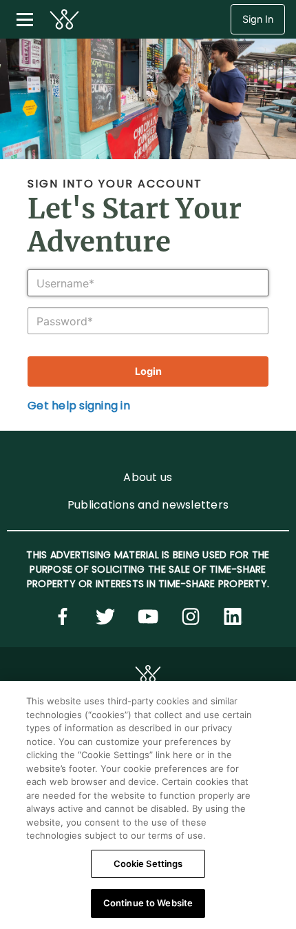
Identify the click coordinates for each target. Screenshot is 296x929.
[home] (64, 19)
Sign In (257, 19)
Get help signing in (79, 406)
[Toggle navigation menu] (25, 19)
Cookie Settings (148, 863)
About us (147, 477)
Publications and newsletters (148, 505)
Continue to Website (148, 902)
